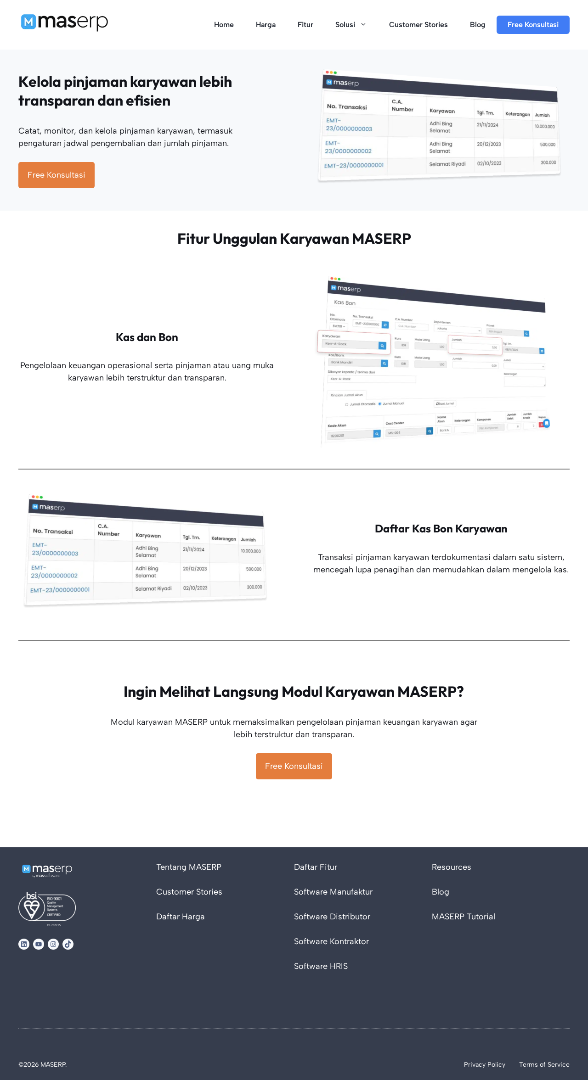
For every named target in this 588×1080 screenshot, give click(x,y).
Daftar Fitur (315, 867)
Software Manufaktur (333, 892)
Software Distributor (332, 917)
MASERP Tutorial (463, 917)
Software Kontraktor (331, 941)
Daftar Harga (180, 917)
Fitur (305, 24)
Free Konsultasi (533, 24)
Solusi (345, 24)
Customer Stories (418, 24)
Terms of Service (544, 1065)
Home (224, 24)
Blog (478, 24)
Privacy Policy (484, 1065)
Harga (266, 24)
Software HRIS (321, 966)
